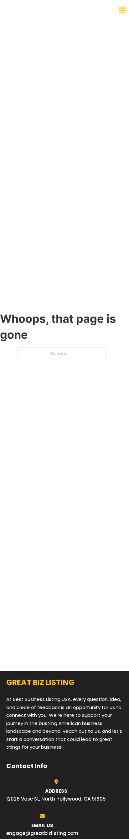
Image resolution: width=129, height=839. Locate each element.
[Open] (122, 10)
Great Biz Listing (32, 10)
